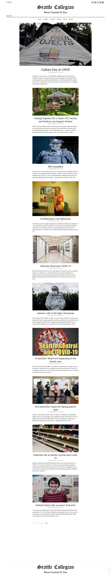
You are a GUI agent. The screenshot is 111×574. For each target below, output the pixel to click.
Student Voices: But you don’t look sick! (55, 505)
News (39, 19)
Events (65, 19)
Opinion (59, 19)
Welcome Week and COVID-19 (55, 265)
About (70, 19)
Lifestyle (52, 19)
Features (45, 19)
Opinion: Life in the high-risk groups (55, 313)
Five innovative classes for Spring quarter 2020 (55, 408)
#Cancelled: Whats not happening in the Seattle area (55, 360)
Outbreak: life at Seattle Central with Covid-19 (55, 456)
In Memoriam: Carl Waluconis (55, 218)
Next (46, 523)
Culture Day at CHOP (55, 70)
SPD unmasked (55, 166)
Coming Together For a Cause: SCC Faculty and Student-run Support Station (55, 120)
